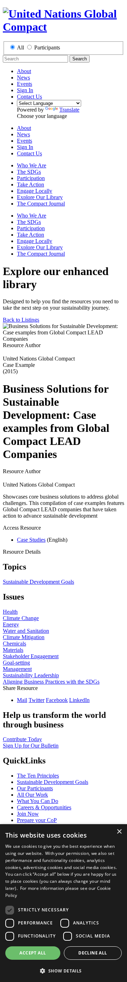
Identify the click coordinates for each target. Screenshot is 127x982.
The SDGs (29, 172)
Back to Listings (21, 320)
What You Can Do (37, 801)
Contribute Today (22, 739)
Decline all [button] (92, 953)
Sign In (25, 90)
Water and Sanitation (26, 631)
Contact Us (29, 97)
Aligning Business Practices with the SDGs (51, 682)
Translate (69, 110)
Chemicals (14, 644)
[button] (63, 970)
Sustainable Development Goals (38, 582)
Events (24, 84)
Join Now (28, 814)
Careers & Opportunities (44, 807)
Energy (11, 624)
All (20, 47)
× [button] (119, 831)
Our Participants (35, 788)
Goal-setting (16, 663)
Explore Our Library (40, 197)
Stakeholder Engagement (31, 656)
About (24, 71)
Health (10, 612)
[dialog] (63, 903)
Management (17, 669)
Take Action (30, 184)
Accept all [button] (32, 953)
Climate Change (21, 618)
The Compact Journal (41, 204)
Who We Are (31, 165)
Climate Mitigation (23, 637)
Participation (31, 178)
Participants (47, 47)
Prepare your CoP (37, 820)
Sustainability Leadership (31, 675)
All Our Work (32, 795)
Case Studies (31, 540)
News (23, 78)
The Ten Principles (38, 776)
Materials (13, 650)
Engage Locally (34, 191)
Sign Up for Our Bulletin (31, 746)
